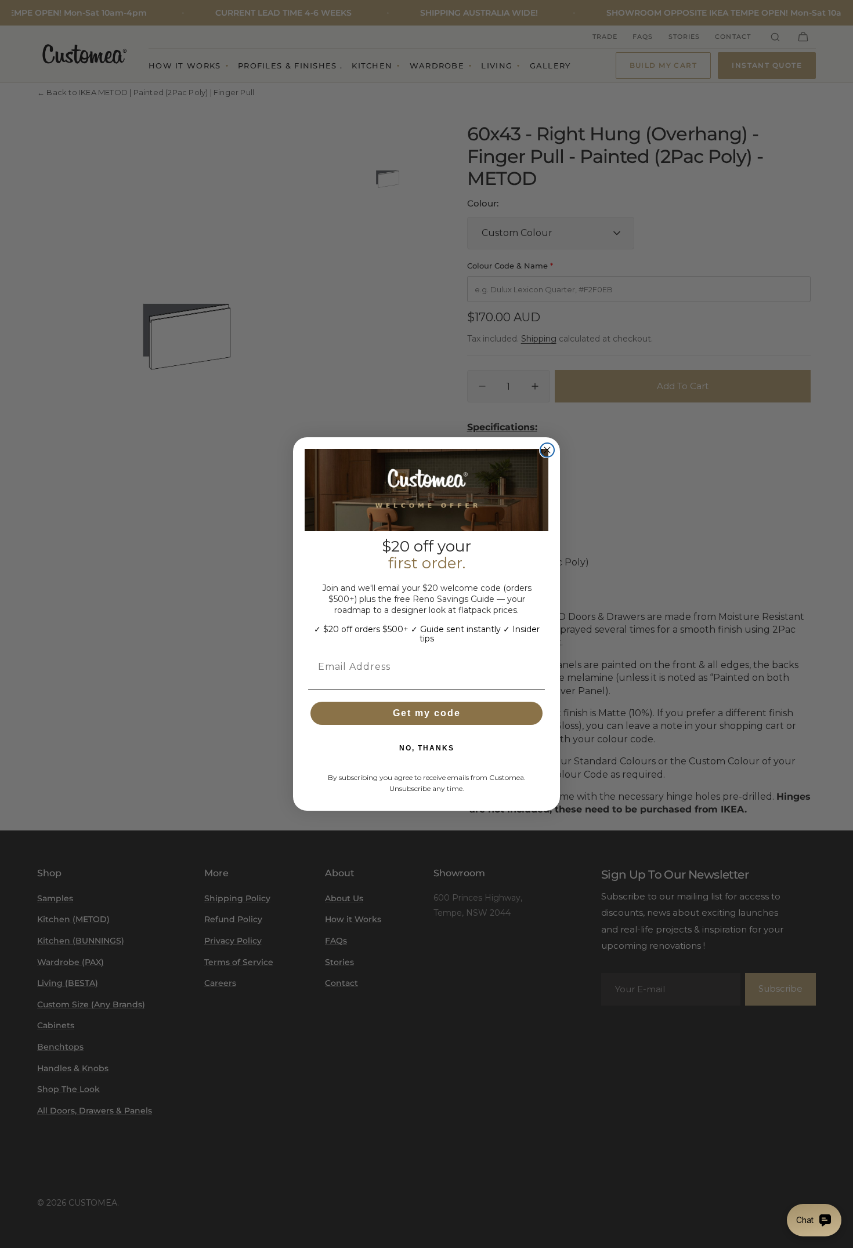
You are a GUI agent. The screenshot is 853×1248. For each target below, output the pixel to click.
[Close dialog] (547, 450)
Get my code (427, 713)
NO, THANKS (426, 748)
